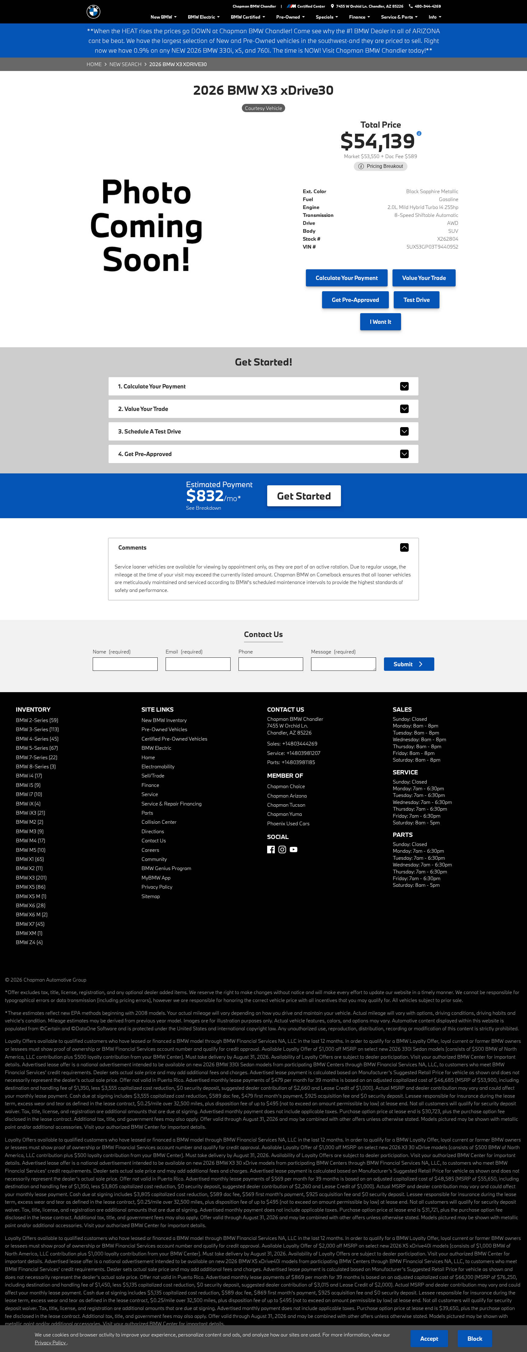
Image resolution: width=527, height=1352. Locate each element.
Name (112, 651)
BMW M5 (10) (30, 850)
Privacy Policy (157, 886)
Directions (153, 831)
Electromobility (158, 766)
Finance (357, 17)
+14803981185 (298, 762)
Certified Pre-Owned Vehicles (174, 738)
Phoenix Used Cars (288, 823)
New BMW (161, 17)
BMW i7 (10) (29, 794)
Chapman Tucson (286, 805)
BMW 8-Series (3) (36, 766)
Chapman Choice (286, 786)
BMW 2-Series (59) (37, 720)
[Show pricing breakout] (419, 133)
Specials (324, 17)
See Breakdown (203, 507)
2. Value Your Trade (143, 408)
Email (184, 651)
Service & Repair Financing (172, 803)
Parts (147, 812)
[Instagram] (282, 849)
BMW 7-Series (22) (36, 757)
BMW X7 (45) (30, 924)
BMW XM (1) (29, 933)
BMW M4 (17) (30, 840)
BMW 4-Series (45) (37, 738)
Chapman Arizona (287, 795)
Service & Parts (397, 17)
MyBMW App (156, 877)
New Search (125, 64)
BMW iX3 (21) (30, 812)
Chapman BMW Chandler (254, 6)
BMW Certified (245, 17)
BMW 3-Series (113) (37, 729)
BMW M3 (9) (30, 831)
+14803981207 (303, 753)
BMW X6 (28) (30, 905)
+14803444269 (299, 743)
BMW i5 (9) (28, 785)
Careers (150, 850)
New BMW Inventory (164, 720)
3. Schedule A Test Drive (149, 431)
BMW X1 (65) (30, 859)
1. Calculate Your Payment (152, 386)
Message (333, 651)
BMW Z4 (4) (29, 942)
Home (94, 64)
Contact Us (154, 840)
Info (433, 17)
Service (150, 794)
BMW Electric (201, 17)
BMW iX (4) (28, 803)
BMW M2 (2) (29, 822)
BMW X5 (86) (30, 886)
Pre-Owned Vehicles (164, 729)
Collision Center (159, 822)
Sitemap (151, 896)
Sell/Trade (153, 775)
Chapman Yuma (284, 814)
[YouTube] (294, 849)
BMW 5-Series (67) (37, 748)
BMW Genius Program (166, 868)
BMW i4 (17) (29, 775)
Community (154, 859)
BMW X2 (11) (29, 868)
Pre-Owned (288, 17)
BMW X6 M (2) (32, 914)
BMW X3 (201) (31, 877)
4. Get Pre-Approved (145, 454)
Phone (245, 651)
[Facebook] (271, 849)
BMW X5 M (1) (31, 896)
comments (132, 547)
